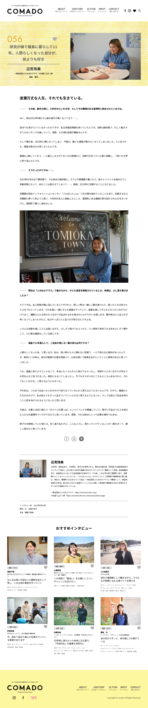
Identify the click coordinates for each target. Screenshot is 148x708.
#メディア (111, 651)
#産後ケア (123, 591)
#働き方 (75, 651)
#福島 (25, 590)
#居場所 (111, 591)
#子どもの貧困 (38, 644)
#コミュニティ (105, 588)
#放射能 (129, 651)
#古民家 (19, 590)
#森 (55, 654)
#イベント (111, 585)
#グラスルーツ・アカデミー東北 (125, 585)
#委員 (86, 651)
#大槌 (130, 588)
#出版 (117, 651)
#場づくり (57, 586)
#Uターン (104, 585)
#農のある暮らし (71, 586)
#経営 (59, 654)
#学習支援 (10, 647)
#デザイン (104, 651)
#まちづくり (22, 587)
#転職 (21, 647)
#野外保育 (80, 586)
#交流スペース (11, 590)
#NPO (9, 587)
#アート (103, 646)
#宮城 (16, 647)
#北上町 (81, 651)
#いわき (14, 587)
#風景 (63, 654)
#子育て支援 (105, 591)
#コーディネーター (65, 648)
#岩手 (117, 591)
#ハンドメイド (115, 588)
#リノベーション (32, 587)
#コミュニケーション (78, 648)
